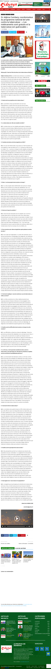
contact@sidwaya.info (24, 661)
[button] (49, 9)
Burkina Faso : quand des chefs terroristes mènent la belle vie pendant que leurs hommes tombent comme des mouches (28, 628)
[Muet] (29, 526)
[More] (26, 32)
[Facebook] (44, 1)
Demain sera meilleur (5, 543)
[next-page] (4, 566)
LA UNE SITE (8, 14)
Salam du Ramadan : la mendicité (26, 543)
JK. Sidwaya (4, 29)
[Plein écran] (31, 526)
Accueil (2, 12)
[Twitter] (48, 1)
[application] (17, 519)
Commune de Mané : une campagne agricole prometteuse (28, 560)
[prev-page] (2, 566)
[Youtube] (50, 1)
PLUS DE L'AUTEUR (20, 548)
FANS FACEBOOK (40, 100)
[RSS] (46, 1)
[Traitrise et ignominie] (3, 636)
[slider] (16, 526)
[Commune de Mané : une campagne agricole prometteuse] (28, 554)
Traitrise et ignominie (10, 635)
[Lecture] (2, 526)
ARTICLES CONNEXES (8, 548)
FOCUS (6, 12)
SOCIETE (12, 14)
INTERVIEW (11, 12)
